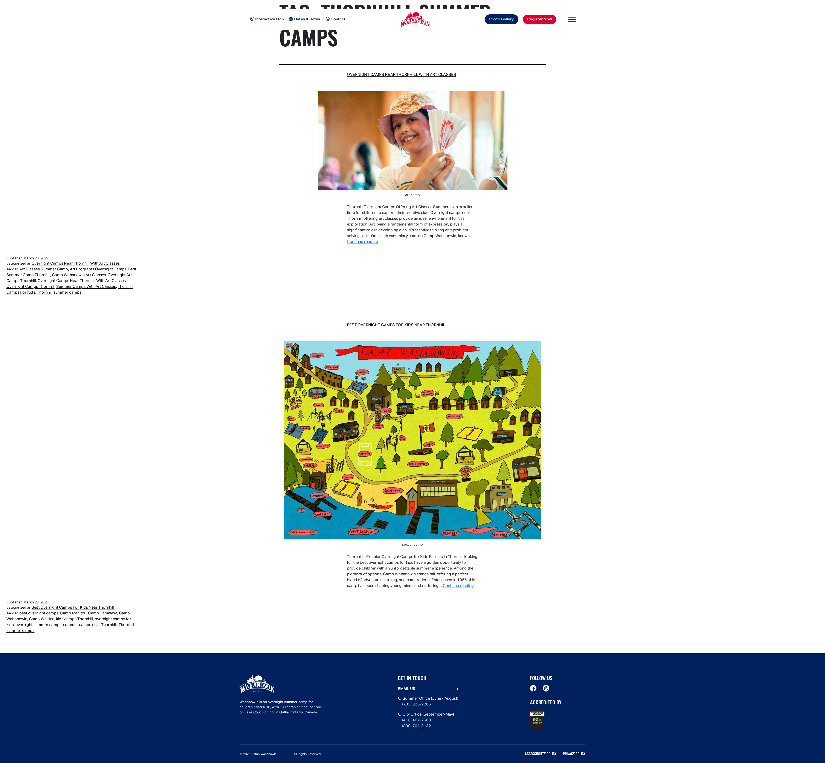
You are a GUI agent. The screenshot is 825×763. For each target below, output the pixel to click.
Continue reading (362, 242)
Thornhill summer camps (59, 292)
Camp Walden (41, 619)
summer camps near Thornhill (90, 625)
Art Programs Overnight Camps (98, 269)
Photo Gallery (501, 19)
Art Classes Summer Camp (43, 269)
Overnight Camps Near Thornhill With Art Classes (401, 75)
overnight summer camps (38, 625)
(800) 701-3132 (416, 726)
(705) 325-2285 (416, 704)
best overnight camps (38, 613)
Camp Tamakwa (102, 613)
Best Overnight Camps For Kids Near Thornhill (397, 325)
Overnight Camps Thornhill (30, 287)
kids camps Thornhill (74, 619)
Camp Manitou (73, 613)
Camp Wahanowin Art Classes (79, 275)
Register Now (539, 19)
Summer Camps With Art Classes (86, 287)
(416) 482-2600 (416, 720)
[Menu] (572, 19)
